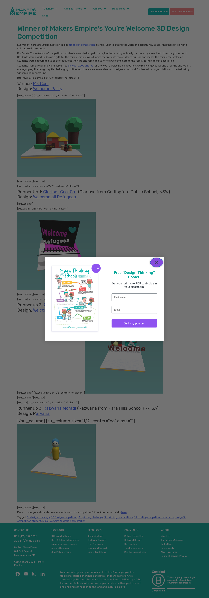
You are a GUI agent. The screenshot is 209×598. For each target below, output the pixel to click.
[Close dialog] (156, 262)
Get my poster (134, 323)
